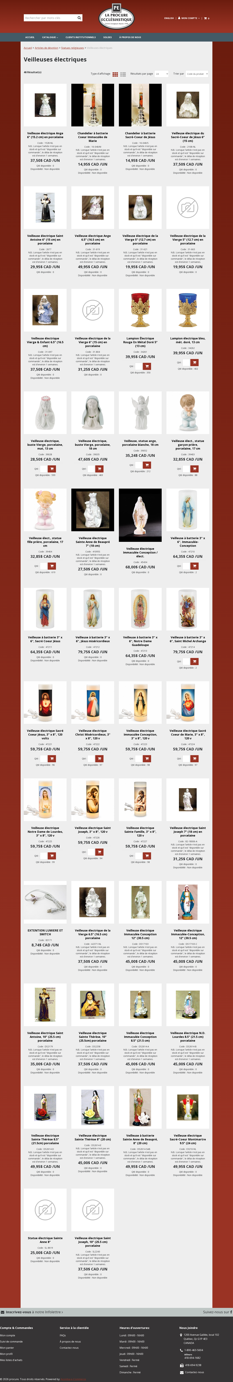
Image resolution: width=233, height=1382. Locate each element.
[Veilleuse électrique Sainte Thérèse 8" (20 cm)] (92, 1107)
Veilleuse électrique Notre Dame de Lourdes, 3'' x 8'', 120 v (45, 831)
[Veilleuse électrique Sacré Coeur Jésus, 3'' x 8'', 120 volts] (45, 702)
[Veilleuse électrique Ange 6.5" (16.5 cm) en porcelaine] (92, 207)
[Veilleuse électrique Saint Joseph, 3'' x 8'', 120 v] (92, 799)
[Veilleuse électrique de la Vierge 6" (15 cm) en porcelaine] (92, 310)
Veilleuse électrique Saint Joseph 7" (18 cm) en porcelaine (188, 831)
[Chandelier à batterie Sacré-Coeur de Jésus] (140, 105)
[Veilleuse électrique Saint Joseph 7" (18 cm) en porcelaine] (187, 799)
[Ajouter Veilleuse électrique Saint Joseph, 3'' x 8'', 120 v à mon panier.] (99, 852)
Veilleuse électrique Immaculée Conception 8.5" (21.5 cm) (140, 1036)
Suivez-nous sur (216, 1311)
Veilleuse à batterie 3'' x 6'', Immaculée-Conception (188, 542)
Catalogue (49, 37)
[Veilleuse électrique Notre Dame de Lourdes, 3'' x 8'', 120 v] (45, 799)
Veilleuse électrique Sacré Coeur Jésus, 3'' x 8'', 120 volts (45, 734)
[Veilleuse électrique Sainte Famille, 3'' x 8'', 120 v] (140, 799)
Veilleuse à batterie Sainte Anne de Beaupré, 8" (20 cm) (140, 1139)
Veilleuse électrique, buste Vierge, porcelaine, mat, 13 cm (45, 444)
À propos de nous (130, 37)
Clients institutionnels (81, 37)
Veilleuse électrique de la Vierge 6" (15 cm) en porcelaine (92, 342)
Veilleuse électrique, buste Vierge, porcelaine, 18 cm (92, 444)
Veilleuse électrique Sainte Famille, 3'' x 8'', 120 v (140, 831)
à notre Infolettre (34, 1311)
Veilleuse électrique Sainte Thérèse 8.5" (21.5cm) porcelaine (45, 1139)
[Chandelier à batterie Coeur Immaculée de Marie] (92, 105)
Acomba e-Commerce (73, 1379)
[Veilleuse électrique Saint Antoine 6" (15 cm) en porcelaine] (45, 207)
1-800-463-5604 (193, 1350)
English (169, 18)
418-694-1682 (192, 1358)
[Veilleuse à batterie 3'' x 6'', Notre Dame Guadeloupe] (140, 609)
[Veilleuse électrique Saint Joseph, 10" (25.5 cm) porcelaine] (92, 1210)
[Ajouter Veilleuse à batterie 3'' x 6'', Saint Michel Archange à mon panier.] (194, 661)
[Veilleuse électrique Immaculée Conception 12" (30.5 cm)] (140, 902)
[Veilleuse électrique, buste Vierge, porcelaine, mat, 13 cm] (45, 412)
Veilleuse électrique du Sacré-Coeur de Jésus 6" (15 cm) (188, 137)
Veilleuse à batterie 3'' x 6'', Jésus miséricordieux (93, 639)
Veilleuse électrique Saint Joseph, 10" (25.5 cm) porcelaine (93, 1242)
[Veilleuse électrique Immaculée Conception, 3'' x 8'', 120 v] (140, 702)
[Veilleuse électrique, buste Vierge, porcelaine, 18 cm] (92, 412)
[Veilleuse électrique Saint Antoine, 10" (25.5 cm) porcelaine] (45, 1004)
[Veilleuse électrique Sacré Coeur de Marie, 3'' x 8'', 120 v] (187, 702)
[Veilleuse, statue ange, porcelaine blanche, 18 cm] (140, 412)
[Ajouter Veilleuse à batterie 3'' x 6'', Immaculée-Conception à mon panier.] (194, 566)
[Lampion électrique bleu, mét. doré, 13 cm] (187, 310)
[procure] (116, 16)
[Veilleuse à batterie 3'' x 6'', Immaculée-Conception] (187, 510)
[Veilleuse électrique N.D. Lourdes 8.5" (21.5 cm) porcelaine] (187, 1004)
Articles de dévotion (46, 48)
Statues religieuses (72, 48)
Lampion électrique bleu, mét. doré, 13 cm (187, 340)
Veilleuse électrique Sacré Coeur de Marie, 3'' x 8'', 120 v (188, 734)
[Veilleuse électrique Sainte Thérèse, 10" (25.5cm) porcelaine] (92, 1004)
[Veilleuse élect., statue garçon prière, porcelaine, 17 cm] (187, 412)
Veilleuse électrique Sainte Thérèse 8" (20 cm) (93, 1137)
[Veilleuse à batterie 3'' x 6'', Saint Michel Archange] (187, 609)
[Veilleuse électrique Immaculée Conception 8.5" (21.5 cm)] (140, 1004)
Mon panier (7, 1347)
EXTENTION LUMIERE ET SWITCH (45, 932)
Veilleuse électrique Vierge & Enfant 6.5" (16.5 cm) (45, 342)
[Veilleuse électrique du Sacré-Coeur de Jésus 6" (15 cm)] (187, 105)
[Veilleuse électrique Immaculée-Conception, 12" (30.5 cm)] (187, 902)
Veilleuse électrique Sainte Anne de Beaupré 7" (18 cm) (93, 542)
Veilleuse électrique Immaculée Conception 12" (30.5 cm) (140, 934)
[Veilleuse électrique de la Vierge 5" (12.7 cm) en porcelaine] (140, 207)
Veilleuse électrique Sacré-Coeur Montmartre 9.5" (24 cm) (188, 1139)
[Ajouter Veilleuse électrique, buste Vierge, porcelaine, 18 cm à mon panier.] (99, 468)
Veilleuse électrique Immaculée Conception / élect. (140, 552)
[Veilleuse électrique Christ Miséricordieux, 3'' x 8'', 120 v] (92, 702)
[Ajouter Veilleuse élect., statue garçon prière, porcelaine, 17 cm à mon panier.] (194, 468)
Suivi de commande (11, 1341)
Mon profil (6, 1354)
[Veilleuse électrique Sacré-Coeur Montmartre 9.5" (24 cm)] (187, 1107)
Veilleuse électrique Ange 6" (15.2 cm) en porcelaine (45, 135)
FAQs (63, 1335)
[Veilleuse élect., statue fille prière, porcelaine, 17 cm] (45, 510)
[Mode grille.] (114, 74)
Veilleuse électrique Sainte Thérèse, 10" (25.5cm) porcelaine (93, 1036)
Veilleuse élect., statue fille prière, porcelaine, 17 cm (45, 542)
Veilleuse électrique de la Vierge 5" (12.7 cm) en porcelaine (140, 239)
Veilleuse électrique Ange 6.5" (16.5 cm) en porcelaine (93, 239)
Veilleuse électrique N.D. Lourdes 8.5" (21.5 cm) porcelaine (187, 1036)
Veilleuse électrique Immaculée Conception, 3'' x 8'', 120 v (140, 734)
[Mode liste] (122, 74)
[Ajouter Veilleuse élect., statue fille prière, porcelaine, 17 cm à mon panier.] (52, 566)
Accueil (30, 37)
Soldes (107, 37)
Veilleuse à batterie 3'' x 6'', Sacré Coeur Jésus (45, 639)
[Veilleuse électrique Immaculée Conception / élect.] (140, 515)
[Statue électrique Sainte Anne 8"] (45, 1210)
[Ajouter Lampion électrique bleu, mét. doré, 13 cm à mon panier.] (194, 362)
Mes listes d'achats (11, 1360)
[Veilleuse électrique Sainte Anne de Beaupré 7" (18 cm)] (92, 510)
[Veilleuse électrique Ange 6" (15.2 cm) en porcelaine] (45, 105)
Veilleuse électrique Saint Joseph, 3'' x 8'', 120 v (93, 830)
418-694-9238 (193, 1365)
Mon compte (189, 18)
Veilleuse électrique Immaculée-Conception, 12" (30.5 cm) (188, 934)
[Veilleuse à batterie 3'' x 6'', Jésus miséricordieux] (92, 609)
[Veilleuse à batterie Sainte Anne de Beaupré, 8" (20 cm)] (140, 1107)
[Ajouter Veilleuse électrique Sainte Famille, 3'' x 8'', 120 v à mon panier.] (147, 855)
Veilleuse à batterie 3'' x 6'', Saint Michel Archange (188, 639)
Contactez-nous (69, 1347)
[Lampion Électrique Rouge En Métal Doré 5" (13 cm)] (140, 310)
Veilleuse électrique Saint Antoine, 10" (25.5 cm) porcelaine (45, 1036)
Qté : (131, 366)
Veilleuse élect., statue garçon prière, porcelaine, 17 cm (188, 444)
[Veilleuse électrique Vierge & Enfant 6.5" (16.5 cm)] (45, 310)
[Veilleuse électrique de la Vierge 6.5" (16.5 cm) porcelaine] (92, 902)
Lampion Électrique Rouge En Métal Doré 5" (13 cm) (140, 342)
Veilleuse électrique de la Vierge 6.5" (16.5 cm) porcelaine (92, 934)
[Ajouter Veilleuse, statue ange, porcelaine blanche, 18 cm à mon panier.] (147, 465)
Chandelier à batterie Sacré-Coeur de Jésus (140, 135)
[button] (206, 18)
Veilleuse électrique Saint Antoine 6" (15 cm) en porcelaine (45, 239)
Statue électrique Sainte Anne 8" (45, 1240)
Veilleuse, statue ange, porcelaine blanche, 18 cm (140, 443)
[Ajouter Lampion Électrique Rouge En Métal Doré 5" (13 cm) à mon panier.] (147, 366)
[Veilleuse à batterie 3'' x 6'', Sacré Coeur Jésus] (45, 609)
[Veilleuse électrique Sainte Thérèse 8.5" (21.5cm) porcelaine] (45, 1107)
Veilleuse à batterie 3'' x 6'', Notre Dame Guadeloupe (140, 641)
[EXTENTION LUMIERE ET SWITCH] (45, 902)
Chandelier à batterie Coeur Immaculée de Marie (93, 137)
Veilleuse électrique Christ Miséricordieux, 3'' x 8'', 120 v (92, 734)
